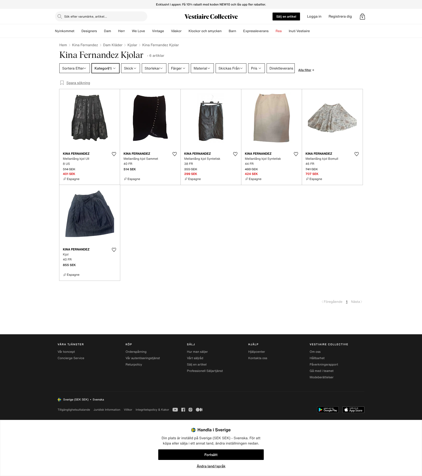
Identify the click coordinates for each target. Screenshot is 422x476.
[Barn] (239, 31)
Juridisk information (107, 410)
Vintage (158, 31)
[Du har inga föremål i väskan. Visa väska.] (362, 16)
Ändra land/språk (211, 466)
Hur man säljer (197, 351)
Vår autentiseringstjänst (143, 358)
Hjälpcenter (256, 351)
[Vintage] (167, 31)
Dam (107, 31)
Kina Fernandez (85, 45)
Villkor (128, 410)
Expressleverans (255, 31)
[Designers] (100, 31)
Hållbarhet (317, 358)
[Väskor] (185, 31)
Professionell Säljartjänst (205, 371)
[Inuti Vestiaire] (313, 31)
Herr (121, 31)
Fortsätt (211, 454)
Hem (63, 45)
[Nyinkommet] (78, 31)
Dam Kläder (112, 45)
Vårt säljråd (195, 358)
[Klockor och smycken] (225, 31)
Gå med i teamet (322, 371)
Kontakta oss (257, 358)
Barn (232, 31)
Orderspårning (136, 351)
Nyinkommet (64, 31)
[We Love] (148, 31)
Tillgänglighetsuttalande (74, 410)
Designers (89, 31)
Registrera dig (340, 16)
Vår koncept (66, 351)
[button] (362, 16)
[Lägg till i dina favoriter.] (113, 154)
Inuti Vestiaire (299, 31)
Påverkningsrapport (324, 364)
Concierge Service (71, 358)
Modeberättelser (322, 377)
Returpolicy (134, 364)
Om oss (315, 351)
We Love (138, 31)
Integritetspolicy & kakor (152, 410)
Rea (279, 31)
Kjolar (132, 45)
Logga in (314, 16)
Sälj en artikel (286, 16)
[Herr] (128, 31)
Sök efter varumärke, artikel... (85, 16)
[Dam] (114, 31)
